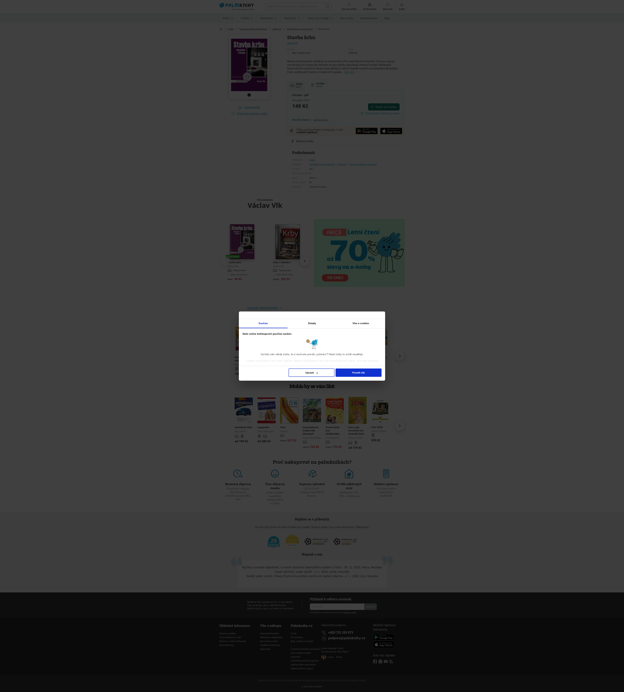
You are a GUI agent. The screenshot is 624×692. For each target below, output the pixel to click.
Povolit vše (358, 372)
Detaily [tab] (312, 323)
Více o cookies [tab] (360, 323)
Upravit (310, 372)
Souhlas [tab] (263, 323)
